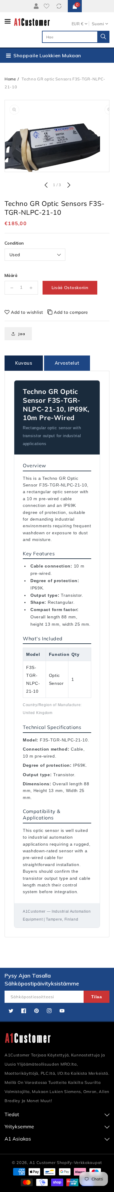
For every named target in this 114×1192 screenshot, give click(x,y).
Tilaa (96, 996)
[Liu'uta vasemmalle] (46, 185)
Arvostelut (67, 363)
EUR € (77, 23)
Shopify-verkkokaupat (79, 1162)
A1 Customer (43, 1162)
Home (10, 78)
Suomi (98, 23)
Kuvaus (23, 363)
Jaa (21, 333)
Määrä (11, 275)
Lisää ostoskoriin (70, 287)
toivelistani (48, 6)
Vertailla (60, 6)
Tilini (36, 6)
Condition (14, 243)
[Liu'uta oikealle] (68, 185)
